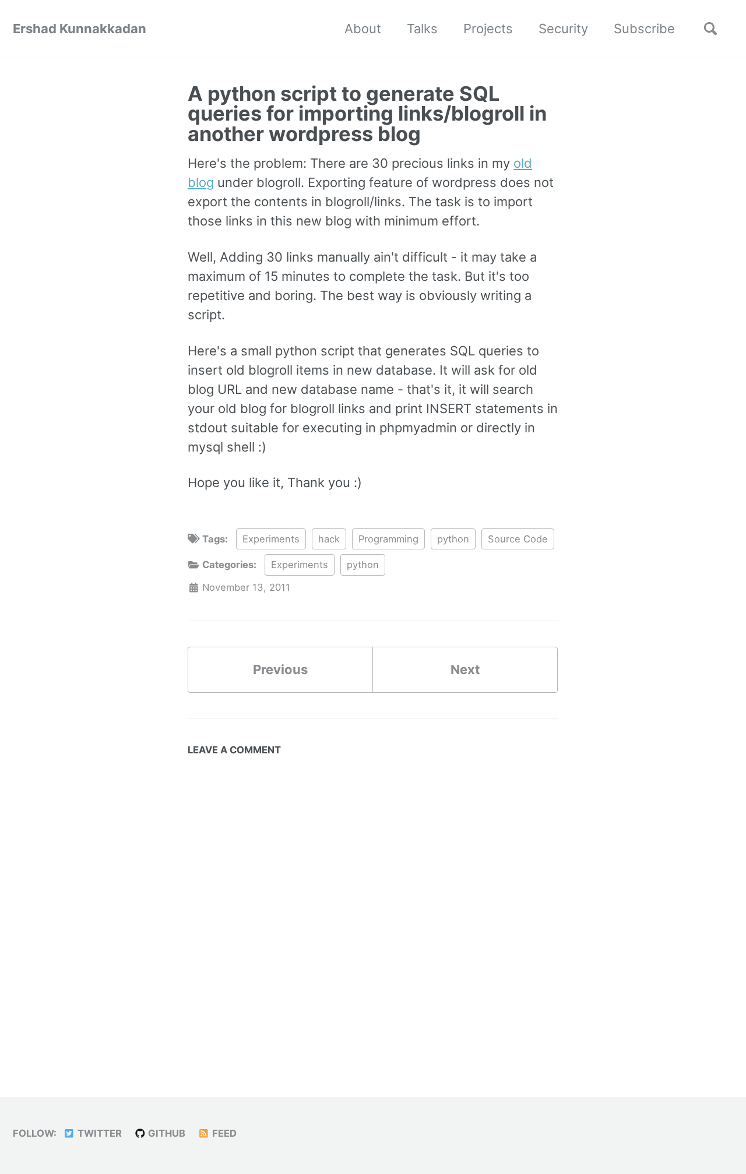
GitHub (165, 1133)
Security (563, 28)
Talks (422, 28)
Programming (388, 539)
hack (329, 539)
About (362, 28)
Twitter (98, 1133)
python (453, 539)
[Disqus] (373, 907)
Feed (223, 1133)
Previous (280, 669)
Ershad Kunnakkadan (79, 28)
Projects (488, 28)
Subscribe (644, 28)
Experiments (271, 539)
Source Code (518, 539)
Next (465, 669)
